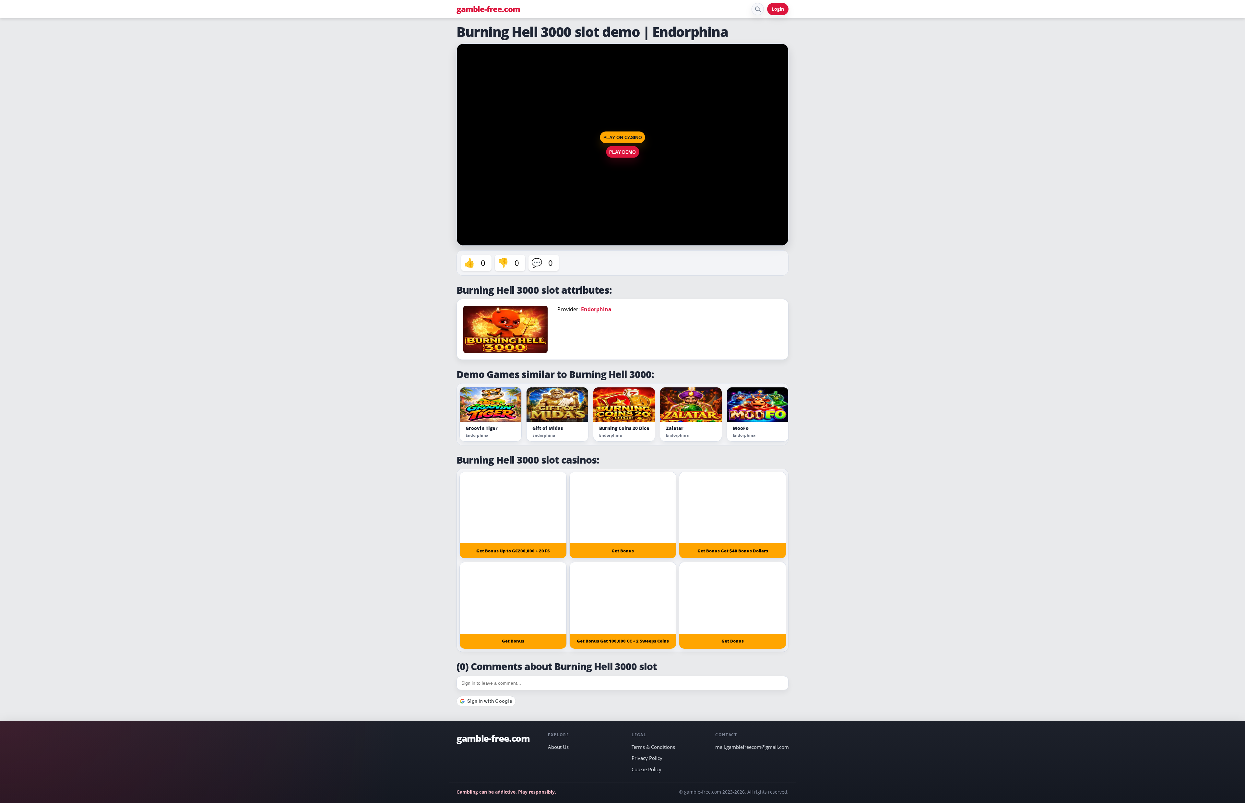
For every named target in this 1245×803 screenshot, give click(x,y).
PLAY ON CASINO (622, 137)
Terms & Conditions (653, 747)
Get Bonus (622, 551)
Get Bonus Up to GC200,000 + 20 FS (513, 551)
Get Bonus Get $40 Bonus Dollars (732, 551)
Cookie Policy (646, 769)
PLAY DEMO (622, 152)
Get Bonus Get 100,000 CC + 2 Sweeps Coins (623, 641)
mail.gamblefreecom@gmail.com (751, 747)
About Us (558, 747)
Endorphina (596, 309)
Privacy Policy (647, 758)
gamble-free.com (488, 9)
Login (778, 9)
